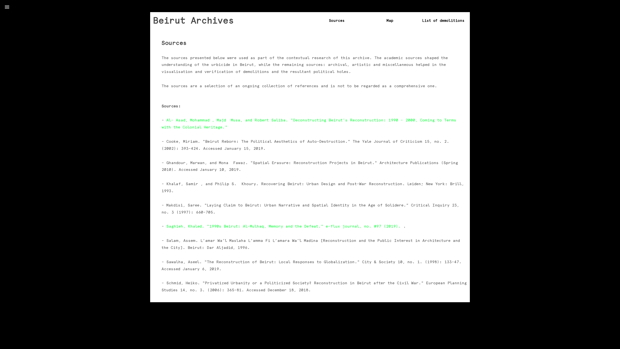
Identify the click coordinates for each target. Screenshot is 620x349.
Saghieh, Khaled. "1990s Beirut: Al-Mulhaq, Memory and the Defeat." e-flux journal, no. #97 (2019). (284, 226)
